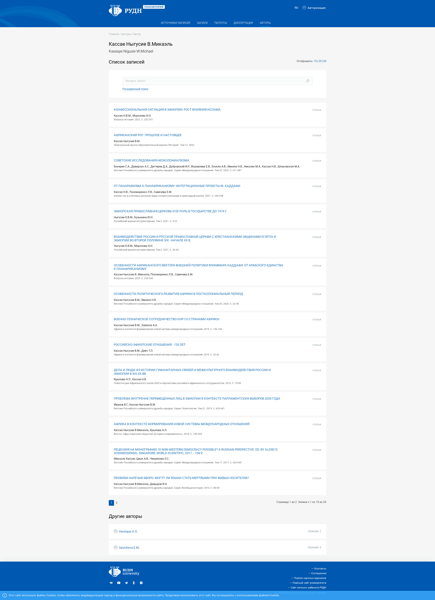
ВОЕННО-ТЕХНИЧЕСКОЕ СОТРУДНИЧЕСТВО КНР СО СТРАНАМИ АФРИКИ (166, 319)
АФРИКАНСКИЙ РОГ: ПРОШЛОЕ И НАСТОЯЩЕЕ (148, 135)
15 (315, 61)
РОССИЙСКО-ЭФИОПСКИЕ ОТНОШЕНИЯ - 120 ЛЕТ (150, 344)
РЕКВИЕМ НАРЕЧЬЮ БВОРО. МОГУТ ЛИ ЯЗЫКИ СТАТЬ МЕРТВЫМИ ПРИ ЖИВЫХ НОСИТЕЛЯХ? (181, 478)
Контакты (320, 568)
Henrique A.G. (128, 531)
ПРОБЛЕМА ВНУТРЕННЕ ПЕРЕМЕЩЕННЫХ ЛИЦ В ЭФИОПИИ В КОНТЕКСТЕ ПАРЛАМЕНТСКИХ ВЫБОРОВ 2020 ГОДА (197, 398)
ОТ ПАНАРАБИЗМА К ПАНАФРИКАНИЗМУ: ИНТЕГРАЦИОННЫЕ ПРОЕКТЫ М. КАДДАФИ (177, 186)
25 (319, 61)
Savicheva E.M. (129, 547)
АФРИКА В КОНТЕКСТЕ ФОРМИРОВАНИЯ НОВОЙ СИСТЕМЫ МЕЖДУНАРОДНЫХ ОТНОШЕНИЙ (182, 424)
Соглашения (318, 573)
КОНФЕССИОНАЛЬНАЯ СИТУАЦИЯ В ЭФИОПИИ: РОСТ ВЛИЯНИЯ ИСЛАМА (167, 109)
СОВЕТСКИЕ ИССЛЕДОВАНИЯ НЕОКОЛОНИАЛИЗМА (151, 160)
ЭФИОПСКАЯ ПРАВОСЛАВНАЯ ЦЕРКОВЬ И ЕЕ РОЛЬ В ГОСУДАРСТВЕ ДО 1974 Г (170, 211)
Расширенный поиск (136, 89)
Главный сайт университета (309, 582)
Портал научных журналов (310, 578)
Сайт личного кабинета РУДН (308, 587)
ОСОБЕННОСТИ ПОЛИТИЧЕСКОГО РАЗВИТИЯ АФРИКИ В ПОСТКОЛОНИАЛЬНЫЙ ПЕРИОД (178, 294)
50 (324, 61)
